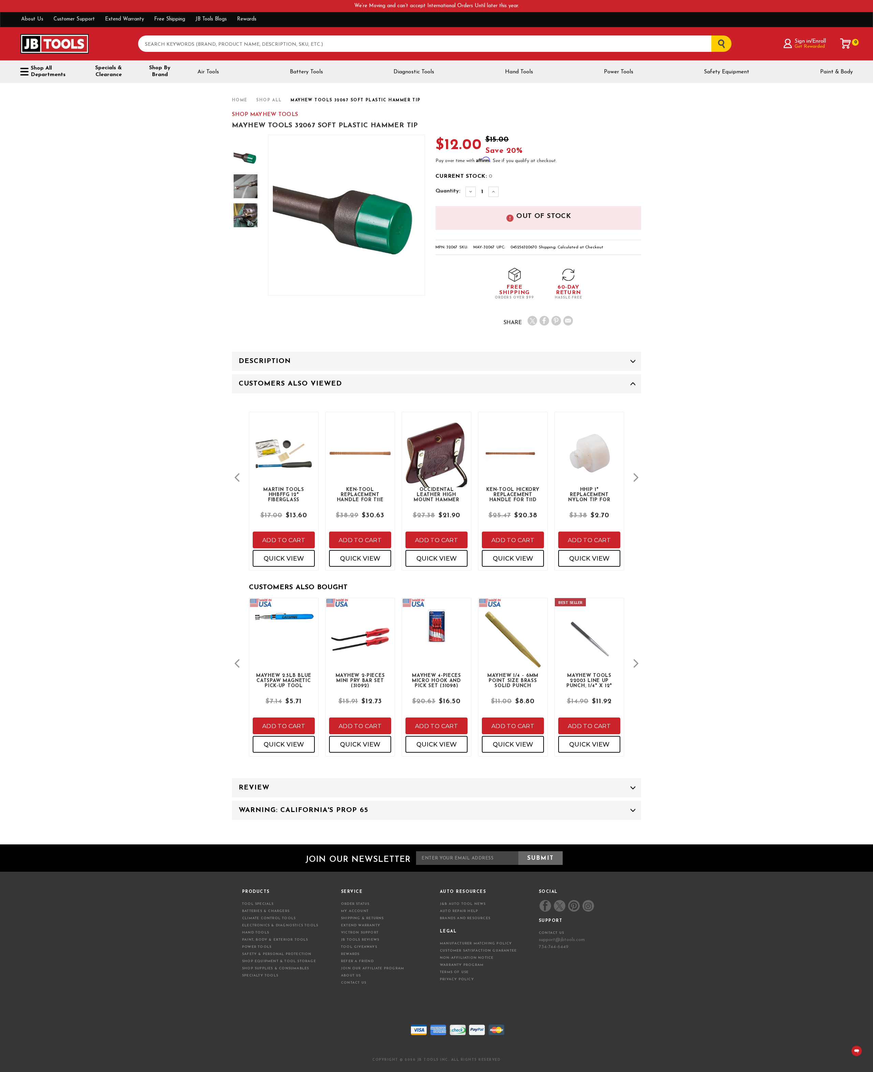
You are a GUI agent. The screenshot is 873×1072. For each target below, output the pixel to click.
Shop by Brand (160, 71)
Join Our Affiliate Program (372, 968)
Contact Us (353, 983)
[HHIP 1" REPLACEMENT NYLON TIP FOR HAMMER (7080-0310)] (589, 459)
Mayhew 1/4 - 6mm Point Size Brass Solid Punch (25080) (512, 680)
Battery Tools (306, 72)
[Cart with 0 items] (846, 44)
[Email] (568, 320)
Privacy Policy (457, 979)
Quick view (284, 558)
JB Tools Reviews (360, 940)
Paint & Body (836, 72)
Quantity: (447, 191)
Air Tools (208, 72)
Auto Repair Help (459, 911)
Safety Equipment (726, 72)
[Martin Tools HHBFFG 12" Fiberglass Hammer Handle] (283, 459)
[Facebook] (544, 320)
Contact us (551, 933)
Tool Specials (258, 904)
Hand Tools (519, 72)
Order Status (355, 904)
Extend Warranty (124, 19)
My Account (355, 911)
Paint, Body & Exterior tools (275, 940)
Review (254, 787)
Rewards (246, 19)
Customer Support (74, 19)
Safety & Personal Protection (277, 954)
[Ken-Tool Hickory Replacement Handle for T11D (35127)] (512, 459)
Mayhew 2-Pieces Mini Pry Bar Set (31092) (360, 680)
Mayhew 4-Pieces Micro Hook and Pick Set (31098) (436, 680)
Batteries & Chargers (266, 911)
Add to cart (283, 540)
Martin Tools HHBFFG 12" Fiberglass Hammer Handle (284, 494)
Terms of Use (454, 972)
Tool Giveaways (359, 947)
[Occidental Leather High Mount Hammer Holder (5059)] (436, 464)
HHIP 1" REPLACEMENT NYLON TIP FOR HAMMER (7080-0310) (589, 494)
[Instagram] (588, 906)
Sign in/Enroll (810, 41)
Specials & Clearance (108, 71)
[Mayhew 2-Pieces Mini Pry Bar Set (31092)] (360, 645)
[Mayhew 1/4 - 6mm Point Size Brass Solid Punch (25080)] (512, 645)
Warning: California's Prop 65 (303, 810)
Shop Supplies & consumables (275, 968)
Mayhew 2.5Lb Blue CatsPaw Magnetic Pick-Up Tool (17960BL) (283, 680)
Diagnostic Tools (414, 72)
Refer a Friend (357, 961)
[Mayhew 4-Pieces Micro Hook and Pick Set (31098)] (436, 631)
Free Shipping (169, 19)
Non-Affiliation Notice (466, 958)
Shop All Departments (48, 71)
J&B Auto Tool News (463, 904)
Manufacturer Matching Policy (476, 943)
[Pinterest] (556, 320)
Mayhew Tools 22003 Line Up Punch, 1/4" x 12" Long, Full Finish (589, 680)
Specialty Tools (260, 975)
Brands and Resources (465, 918)
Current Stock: (463, 176)
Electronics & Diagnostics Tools (280, 925)
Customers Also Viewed (290, 383)
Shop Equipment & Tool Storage (279, 961)
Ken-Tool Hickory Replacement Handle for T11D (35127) (512, 494)
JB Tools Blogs (211, 19)
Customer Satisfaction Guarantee (478, 951)
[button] (237, 477)
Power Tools (618, 72)
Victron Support (360, 933)
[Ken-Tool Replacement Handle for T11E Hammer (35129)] (360, 459)
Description (265, 361)
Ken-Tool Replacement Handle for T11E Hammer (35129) (360, 494)
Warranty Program (462, 965)
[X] (532, 320)
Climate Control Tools (269, 918)
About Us (32, 19)
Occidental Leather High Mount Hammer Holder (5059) (436, 494)
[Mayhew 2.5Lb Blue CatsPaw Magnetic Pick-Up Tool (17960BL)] (283, 622)
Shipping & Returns (362, 918)
